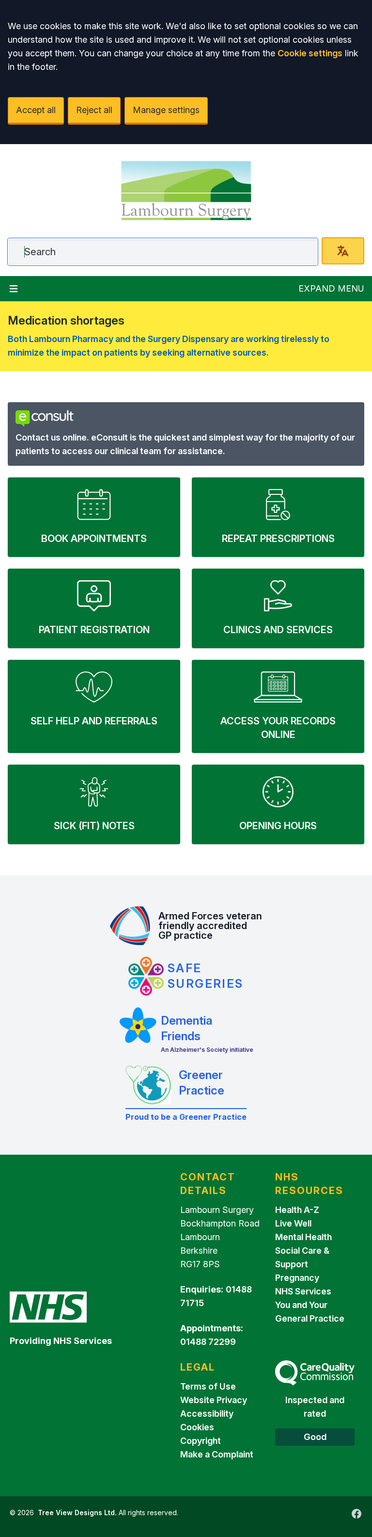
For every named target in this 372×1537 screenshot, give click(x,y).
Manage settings (166, 110)
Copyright (200, 1441)
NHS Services (303, 1291)
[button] (94, 517)
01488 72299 (208, 1342)
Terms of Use (208, 1386)
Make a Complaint (216, 1454)
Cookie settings (310, 53)
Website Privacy (213, 1400)
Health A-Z (297, 1210)
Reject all (94, 110)
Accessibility (206, 1413)
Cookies (197, 1427)
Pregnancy (297, 1278)
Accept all (36, 110)
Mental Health (303, 1237)
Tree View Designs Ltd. (77, 1512)
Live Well (293, 1223)
